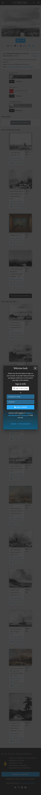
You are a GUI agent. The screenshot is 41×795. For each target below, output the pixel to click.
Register (13, 424)
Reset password (24, 424)
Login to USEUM (21, 407)
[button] (20, 388)
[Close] (35, 368)
